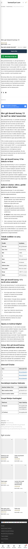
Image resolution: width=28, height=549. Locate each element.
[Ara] (23, 2)
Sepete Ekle (14, 51)
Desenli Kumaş (9, 6)
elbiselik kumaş (16, 424)
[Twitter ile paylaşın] (3, 92)
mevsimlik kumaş (5, 428)
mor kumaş (23, 428)
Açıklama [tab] (3, 99)
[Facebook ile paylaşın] (1, 92)
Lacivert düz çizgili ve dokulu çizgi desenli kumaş (19, 483)
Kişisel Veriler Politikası (6, 528)
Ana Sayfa (3, 6)
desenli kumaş (8, 424)
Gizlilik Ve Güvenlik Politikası (7, 531)
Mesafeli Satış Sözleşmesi (7, 533)
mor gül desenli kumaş (15, 428)
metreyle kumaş (18, 426)
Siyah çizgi (17, 508)
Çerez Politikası (4, 538)
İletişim (2, 525)
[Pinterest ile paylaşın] (6, 92)
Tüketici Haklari (4, 536)
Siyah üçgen (4, 481)
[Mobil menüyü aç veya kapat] (2, 2)
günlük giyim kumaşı (9, 426)
